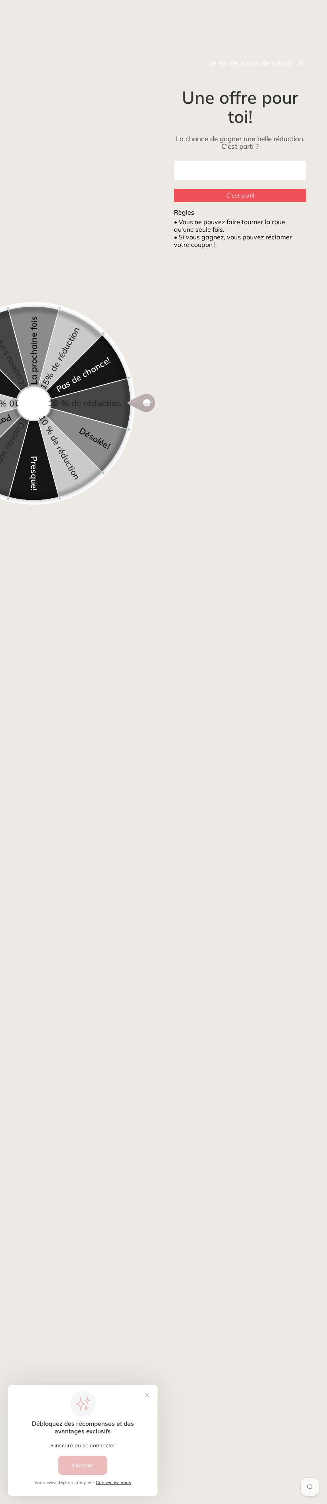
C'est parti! (240, 195)
